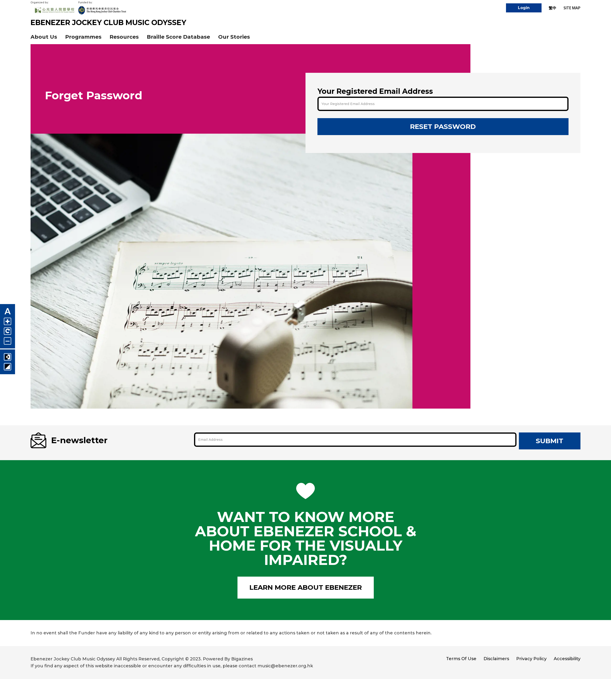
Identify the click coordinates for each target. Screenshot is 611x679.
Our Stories (234, 37)
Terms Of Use (461, 658)
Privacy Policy (531, 658)
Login (524, 7)
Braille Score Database (178, 37)
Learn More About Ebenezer (305, 587)
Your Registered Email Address (375, 91)
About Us (44, 37)
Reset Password (443, 126)
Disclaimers (496, 658)
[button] (124, 37)
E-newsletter (79, 440)
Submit (549, 441)
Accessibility (567, 658)
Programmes (83, 37)
